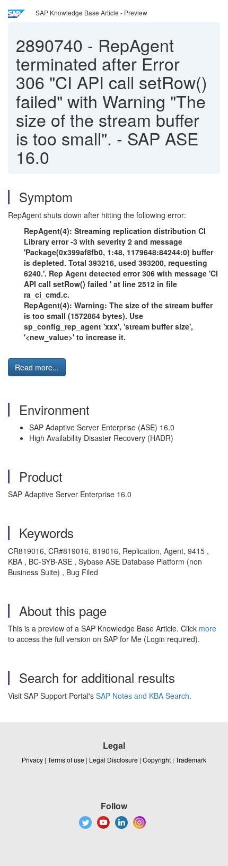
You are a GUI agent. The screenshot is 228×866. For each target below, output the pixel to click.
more (207, 628)
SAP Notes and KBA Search (142, 695)
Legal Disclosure (113, 759)
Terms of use (66, 759)
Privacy (32, 759)
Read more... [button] (37, 367)
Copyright (157, 759)
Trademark (191, 759)
